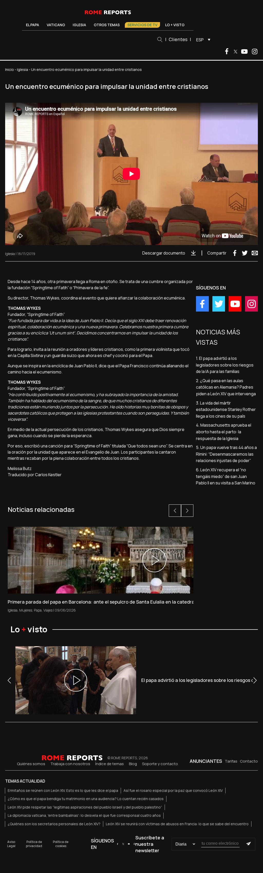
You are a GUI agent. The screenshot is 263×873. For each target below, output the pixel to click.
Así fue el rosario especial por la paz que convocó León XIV (173, 790)
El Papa (32, 24)
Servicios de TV (142, 24)
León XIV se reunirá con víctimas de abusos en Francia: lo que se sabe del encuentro (177, 823)
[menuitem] (202, 39)
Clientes (178, 39)
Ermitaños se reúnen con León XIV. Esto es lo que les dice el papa (63, 790)
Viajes (47, 610)
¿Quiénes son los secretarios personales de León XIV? (54, 823)
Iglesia (79, 24)
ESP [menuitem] (200, 40)
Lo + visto (174, 24)
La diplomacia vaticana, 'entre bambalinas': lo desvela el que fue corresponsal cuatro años (84, 815)
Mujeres (25, 610)
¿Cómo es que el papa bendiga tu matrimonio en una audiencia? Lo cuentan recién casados (86, 798)
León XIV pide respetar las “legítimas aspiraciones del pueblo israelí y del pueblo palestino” (85, 807)
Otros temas (107, 24)
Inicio (9, 69)
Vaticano (56, 24)
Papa (38, 610)
